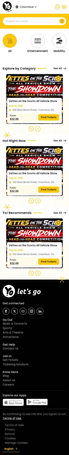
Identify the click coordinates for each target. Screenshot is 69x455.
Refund (10, 434)
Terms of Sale (14, 425)
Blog (6, 376)
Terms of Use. (12, 418)
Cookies (10, 438)
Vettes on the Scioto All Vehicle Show (33, 101)
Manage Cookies (16, 443)
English (8, 449)
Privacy (10, 429)
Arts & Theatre (13, 332)
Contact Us (10, 348)
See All (57, 68)
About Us (9, 380)
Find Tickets (48, 117)
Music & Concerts (15, 324)
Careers (8, 385)
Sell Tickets (10, 360)
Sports (7, 328)
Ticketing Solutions (15, 364)
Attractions (11, 337)
